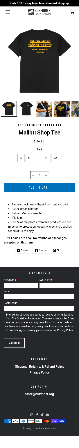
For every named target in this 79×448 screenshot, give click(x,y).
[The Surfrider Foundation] (39, 11)
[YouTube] (47, 414)
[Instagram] (31, 414)
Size (39, 148)
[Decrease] (33, 175)
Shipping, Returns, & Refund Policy (39, 366)
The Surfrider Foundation (43, 428)
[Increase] (46, 175)
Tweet (24, 250)
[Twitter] (42, 414)
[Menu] (8, 12)
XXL (56, 157)
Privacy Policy (65, 330)
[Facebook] (37, 414)
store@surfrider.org (39, 394)
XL (46, 157)
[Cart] (72, 12)
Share (42, 250)
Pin (58, 250)
